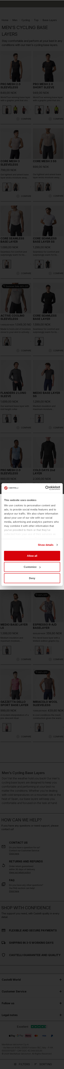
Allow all (32, 555)
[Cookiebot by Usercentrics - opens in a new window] (45, 488)
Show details (45, 544)
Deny (32, 578)
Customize (30, 566)
